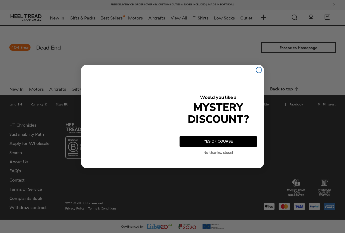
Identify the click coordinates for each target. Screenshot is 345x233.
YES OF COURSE (218, 141)
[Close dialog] (259, 70)
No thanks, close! (218, 152)
